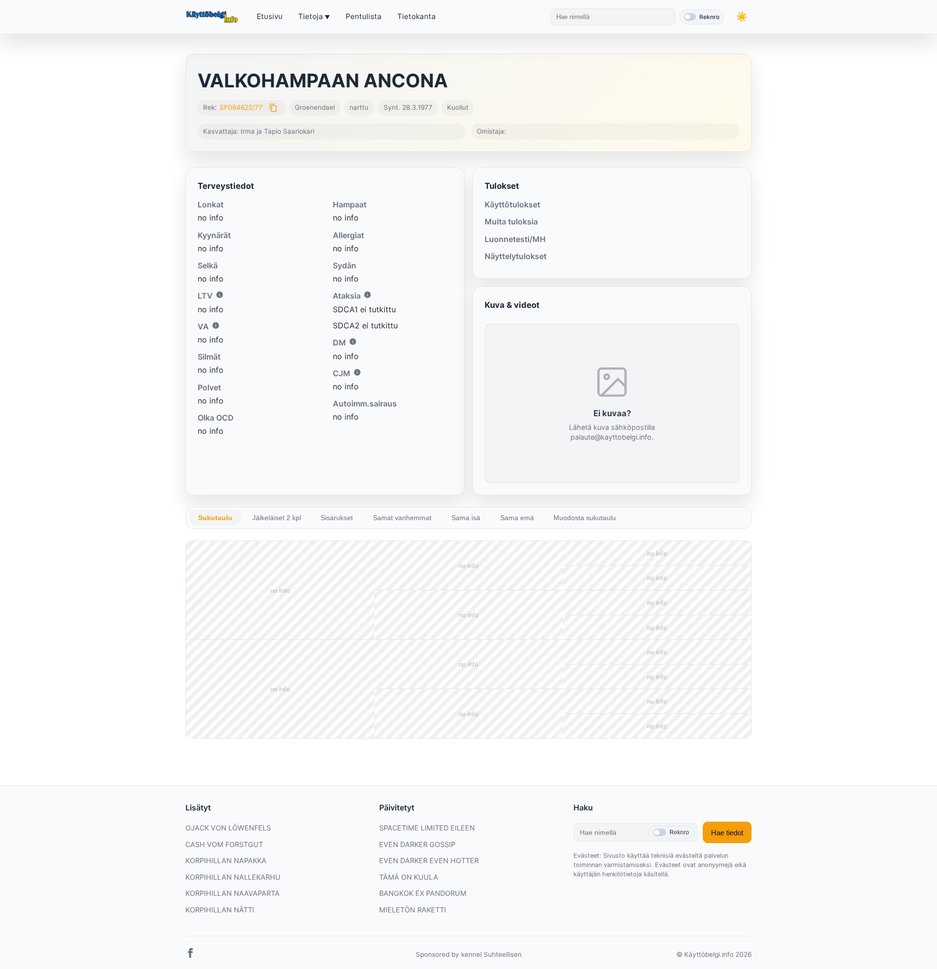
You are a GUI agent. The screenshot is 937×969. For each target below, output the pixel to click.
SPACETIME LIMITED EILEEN (427, 828)
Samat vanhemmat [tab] (402, 518)
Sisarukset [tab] (337, 518)
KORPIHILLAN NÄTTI (219, 910)
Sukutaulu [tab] (215, 518)
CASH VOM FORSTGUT (224, 844)
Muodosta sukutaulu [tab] (584, 518)
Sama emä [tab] (517, 518)
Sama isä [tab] (465, 518)
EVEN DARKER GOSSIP (417, 844)
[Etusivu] (213, 17)
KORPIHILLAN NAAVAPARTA (232, 893)
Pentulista (364, 16)
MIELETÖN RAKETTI (412, 910)
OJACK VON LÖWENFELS (228, 828)
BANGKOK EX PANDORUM (423, 893)
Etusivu (270, 16)
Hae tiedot (727, 832)
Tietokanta (416, 16)
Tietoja (310, 16)
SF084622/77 (241, 107)
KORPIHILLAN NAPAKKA (225, 860)
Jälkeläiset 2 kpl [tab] (276, 518)
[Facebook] (190, 955)
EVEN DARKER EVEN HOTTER (429, 860)
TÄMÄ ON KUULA (408, 877)
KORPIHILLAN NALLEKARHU (233, 877)
